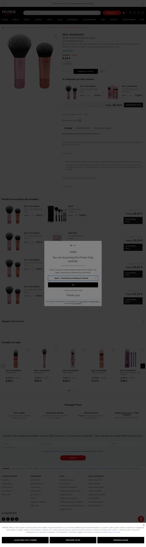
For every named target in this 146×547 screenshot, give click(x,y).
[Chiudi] (143, 525)
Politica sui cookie (113, 532)
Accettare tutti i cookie (25, 540)
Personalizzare (120, 540)
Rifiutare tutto (73, 540)
